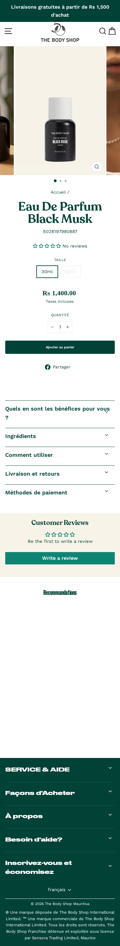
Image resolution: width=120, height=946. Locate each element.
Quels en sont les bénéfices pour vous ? (57, 413)
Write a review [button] (60, 558)
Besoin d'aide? (33, 839)
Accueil (58, 192)
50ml (70, 271)
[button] (47, 246)
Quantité (60, 315)
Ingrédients (20, 436)
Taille (60, 260)
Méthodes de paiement (36, 492)
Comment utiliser (29, 455)
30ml (47, 271)
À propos (24, 816)
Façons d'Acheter (40, 792)
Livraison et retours (32, 473)
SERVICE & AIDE (37, 769)
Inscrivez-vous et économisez (38, 867)
